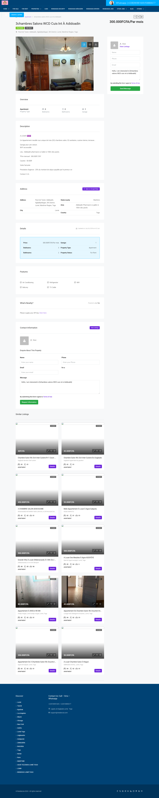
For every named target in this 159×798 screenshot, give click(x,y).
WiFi (78, 282)
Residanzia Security (58, 9)
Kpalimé (20, 709)
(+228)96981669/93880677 (141, 3)
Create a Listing (16, 15)
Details (52, 466)
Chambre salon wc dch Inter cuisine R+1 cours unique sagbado (42, 458)
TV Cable (53, 287)
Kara (19, 757)
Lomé (19, 702)
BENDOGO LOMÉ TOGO (25, 772)
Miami (19, 717)
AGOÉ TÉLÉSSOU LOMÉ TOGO (27, 765)
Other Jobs (121, 9)
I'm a (63, 368)
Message (23, 378)
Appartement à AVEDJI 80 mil (29, 611)
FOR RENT (25, 9)
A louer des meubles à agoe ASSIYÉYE (79, 558)
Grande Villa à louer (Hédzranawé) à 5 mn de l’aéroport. (39, 560)
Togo (19, 750)
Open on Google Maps (92, 189)
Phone (64, 358)
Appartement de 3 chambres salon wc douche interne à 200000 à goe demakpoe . (50, 662)
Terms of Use (47, 397)
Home (5, 9)
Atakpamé (20, 739)
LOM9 (19, 768)
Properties (35, 9)
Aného (19, 728)
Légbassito (21, 735)
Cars (46, 9)
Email (22, 368)
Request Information (29, 402)
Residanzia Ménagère (75, 9)
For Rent (29, 28)
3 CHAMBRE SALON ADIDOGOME (30, 509)
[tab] (84, 44)
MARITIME (21, 761)
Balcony (25, 287)
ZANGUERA (21, 743)
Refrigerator (54, 282)
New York (20, 724)
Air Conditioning (27, 282)
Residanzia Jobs (108, 9)
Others (139, 9)
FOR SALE (15, 9)
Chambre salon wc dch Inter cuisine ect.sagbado (83, 458)
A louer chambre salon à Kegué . (76, 662)
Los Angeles (21, 713)
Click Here (43, 313)
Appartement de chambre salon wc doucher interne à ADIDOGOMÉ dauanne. (93, 611)
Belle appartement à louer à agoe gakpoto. (80, 509)
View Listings (95, 328)
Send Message (125, 89)
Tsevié (19, 706)
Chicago (20, 720)
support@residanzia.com (59, 713)
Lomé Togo (21, 731)
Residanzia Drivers (92, 9)
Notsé (19, 754)
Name (22, 358)
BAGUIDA (20, 746)
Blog (131, 9)
